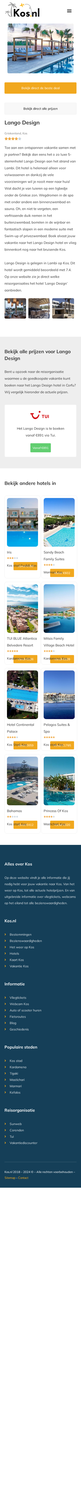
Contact (23, 1178)
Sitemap (9, 1178)
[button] (69, 10)
